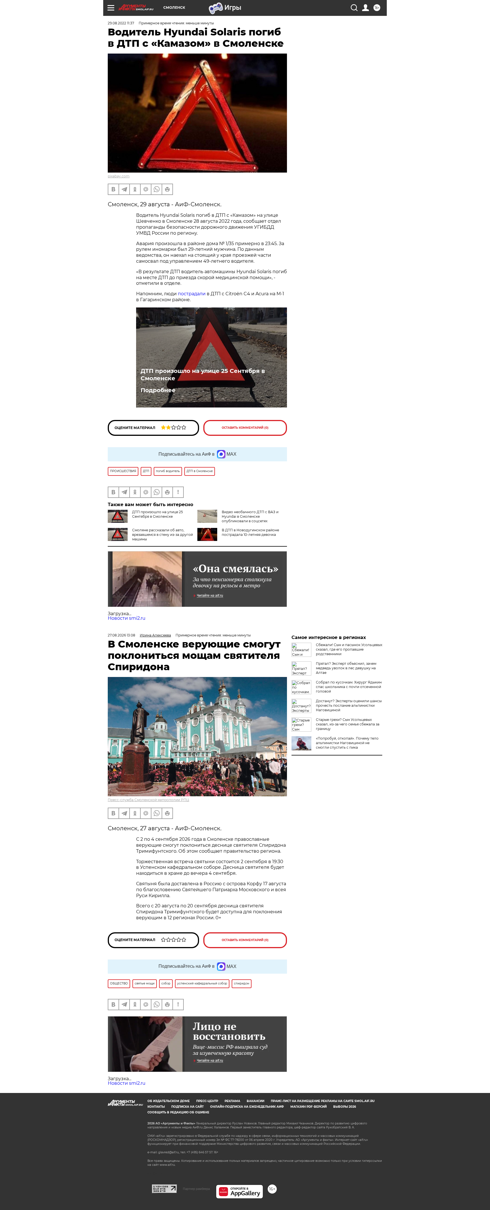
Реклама (232, 1101)
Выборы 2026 (344, 1107)
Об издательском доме (168, 1101)
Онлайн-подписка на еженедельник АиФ (247, 1107)
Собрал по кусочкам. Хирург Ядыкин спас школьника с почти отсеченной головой (349, 686)
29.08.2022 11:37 (121, 23)
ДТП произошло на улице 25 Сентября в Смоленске (203, 375)
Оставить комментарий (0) (245, 428)
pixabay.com (119, 176)
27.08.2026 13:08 (121, 635)
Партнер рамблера (196, 1188)
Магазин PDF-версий (308, 1107)
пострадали (192, 293)
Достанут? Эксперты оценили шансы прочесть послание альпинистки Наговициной (349, 705)
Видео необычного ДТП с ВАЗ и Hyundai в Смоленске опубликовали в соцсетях (250, 516)
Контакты (156, 1107)
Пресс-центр (207, 1101)
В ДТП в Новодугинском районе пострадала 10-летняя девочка (250, 532)
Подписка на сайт (187, 1107)
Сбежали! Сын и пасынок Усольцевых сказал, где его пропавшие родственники (349, 649)
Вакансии (255, 1101)
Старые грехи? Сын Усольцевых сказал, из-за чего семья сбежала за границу (347, 724)
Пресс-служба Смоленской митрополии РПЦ (148, 800)
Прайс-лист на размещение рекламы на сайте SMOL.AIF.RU (323, 1101)
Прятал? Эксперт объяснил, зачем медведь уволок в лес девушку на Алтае (346, 668)
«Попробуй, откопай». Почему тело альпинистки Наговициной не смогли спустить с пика (347, 743)
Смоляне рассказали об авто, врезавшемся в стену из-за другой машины (162, 534)
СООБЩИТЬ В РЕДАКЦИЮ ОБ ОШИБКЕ (178, 1112)
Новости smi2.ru (126, 618)
